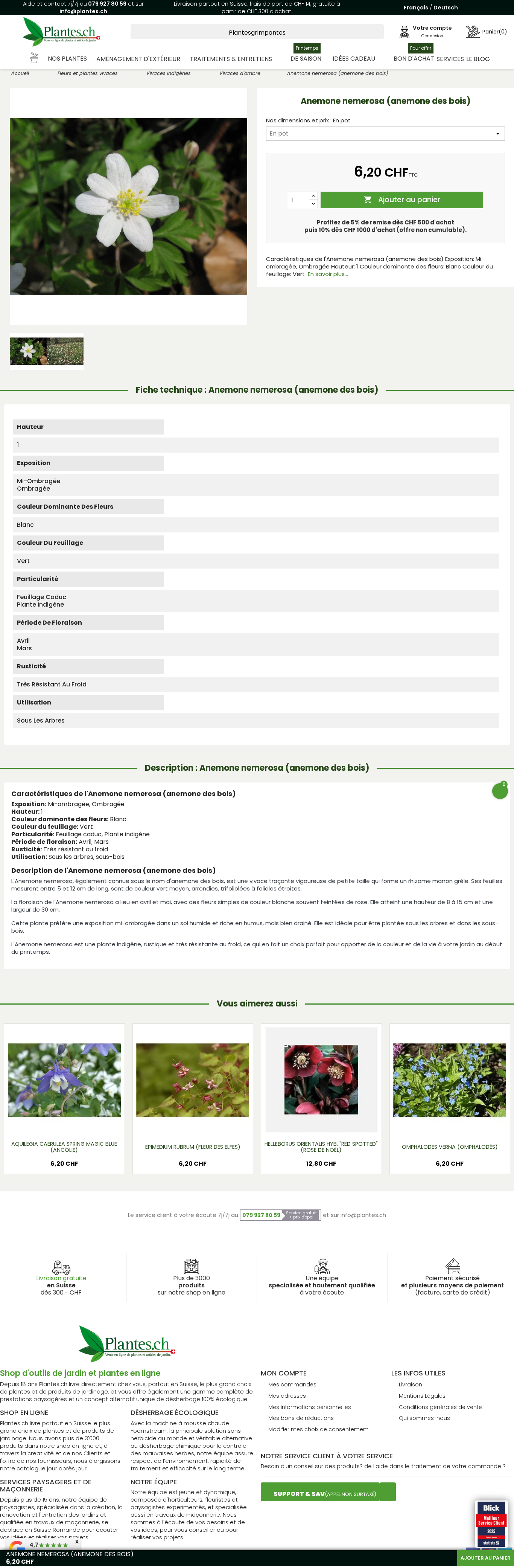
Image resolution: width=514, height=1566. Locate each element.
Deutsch (445, 7)
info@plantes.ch (83, 11)
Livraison (410, 1384)
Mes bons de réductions (301, 1418)
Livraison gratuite (61, 1278)
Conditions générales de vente (440, 1407)
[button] (59, 59)
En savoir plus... (328, 274)
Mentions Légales (422, 1396)
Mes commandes (292, 1384)
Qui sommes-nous (424, 1418)
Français (416, 7)
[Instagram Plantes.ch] (388, 1491)
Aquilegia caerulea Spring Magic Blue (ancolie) (64, 1147)
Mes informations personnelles (309, 1407)
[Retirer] (313, 204)
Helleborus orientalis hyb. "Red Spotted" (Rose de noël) (321, 1147)
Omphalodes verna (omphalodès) (450, 1147)
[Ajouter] (313, 196)
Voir (86, 1125)
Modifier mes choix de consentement (318, 1429)
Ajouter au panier (401, 200)
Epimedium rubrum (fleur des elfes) (192, 1147)
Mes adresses (287, 1396)
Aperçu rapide (55, 1125)
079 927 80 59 (106, 4)
